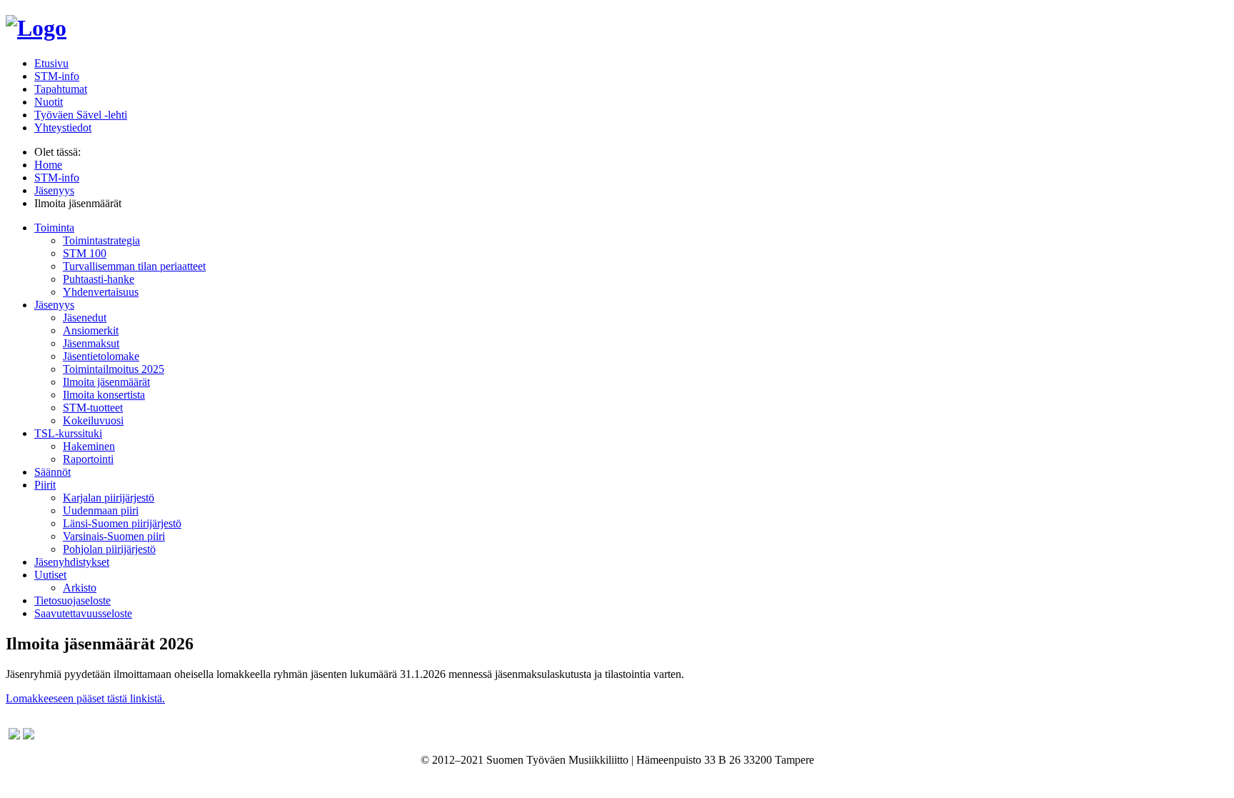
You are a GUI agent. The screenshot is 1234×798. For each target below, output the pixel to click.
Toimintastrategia (101, 240)
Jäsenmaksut (91, 343)
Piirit (45, 485)
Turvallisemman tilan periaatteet (134, 266)
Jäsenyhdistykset (71, 562)
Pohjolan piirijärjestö (109, 549)
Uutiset (50, 575)
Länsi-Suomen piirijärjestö (122, 523)
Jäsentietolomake (101, 356)
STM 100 (84, 253)
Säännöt (52, 472)
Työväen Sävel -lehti (80, 115)
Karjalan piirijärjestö (108, 498)
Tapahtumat (60, 89)
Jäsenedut (84, 317)
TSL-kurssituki (68, 433)
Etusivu (51, 63)
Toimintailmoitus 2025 (113, 369)
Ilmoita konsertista (104, 395)
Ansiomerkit (91, 330)
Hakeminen (89, 446)
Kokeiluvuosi (93, 420)
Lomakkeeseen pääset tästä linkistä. (85, 698)
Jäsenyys (54, 305)
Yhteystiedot (62, 127)
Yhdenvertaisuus (101, 292)
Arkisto (79, 588)
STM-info (56, 76)
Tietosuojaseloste (72, 600)
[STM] (36, 28)
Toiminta (54, 227)
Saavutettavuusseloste (83, 613)
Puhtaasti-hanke (98, 279)
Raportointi (88, 459)
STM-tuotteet (93, 408)
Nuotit (48, 102)
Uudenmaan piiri (101, 510)
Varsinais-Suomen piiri (114, 536)
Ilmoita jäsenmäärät (106, 382)
